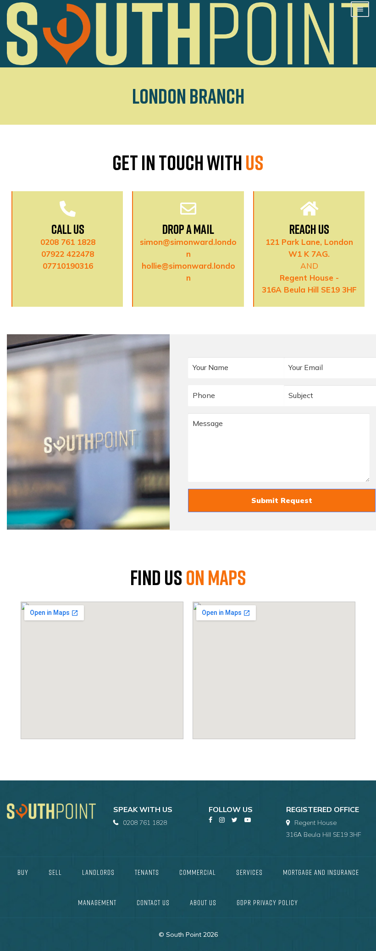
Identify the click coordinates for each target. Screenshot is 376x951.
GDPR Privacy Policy (267, 902)
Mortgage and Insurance (321, 872)
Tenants (147, 872)
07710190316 (68, 266)
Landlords (98, 872)
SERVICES (249, 872)
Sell (55, 872)
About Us (203, 902)
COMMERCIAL (197, 872)
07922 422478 (67, 254)
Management (97, 902)
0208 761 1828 (67, 242)
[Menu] (360, 9)
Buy (22, 872)
